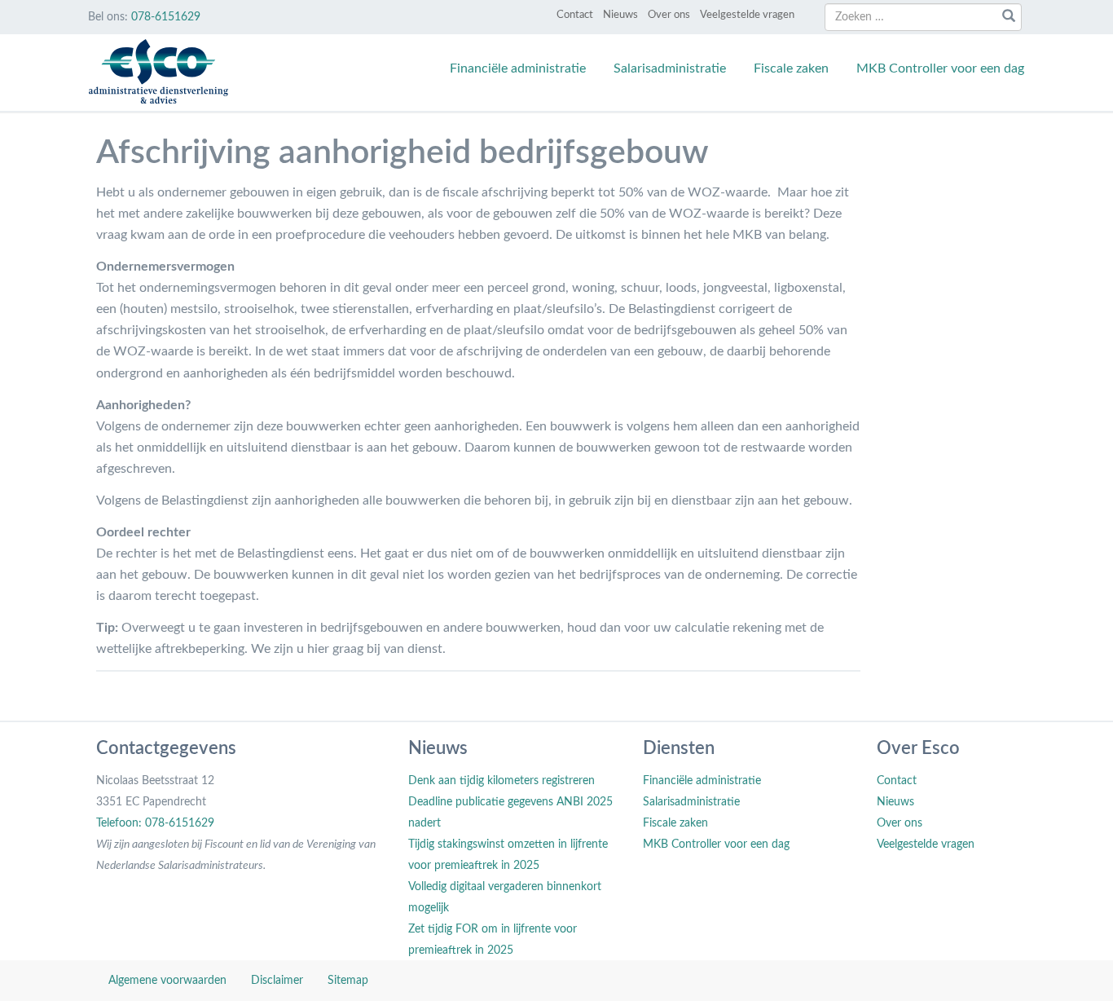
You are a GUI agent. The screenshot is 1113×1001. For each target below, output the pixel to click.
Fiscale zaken (791, 68)
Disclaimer (277, 980)
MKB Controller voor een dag (940, 68)
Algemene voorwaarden (167, 980)
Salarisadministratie (670, 68)
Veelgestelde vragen (747, 15)
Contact (574, 15)
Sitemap (348, 980)
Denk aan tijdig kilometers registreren (501, 781)
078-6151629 (165, 17)
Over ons (669, 15)
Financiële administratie (518, 68)
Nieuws (620, 15)
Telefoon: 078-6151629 (155, 823)
